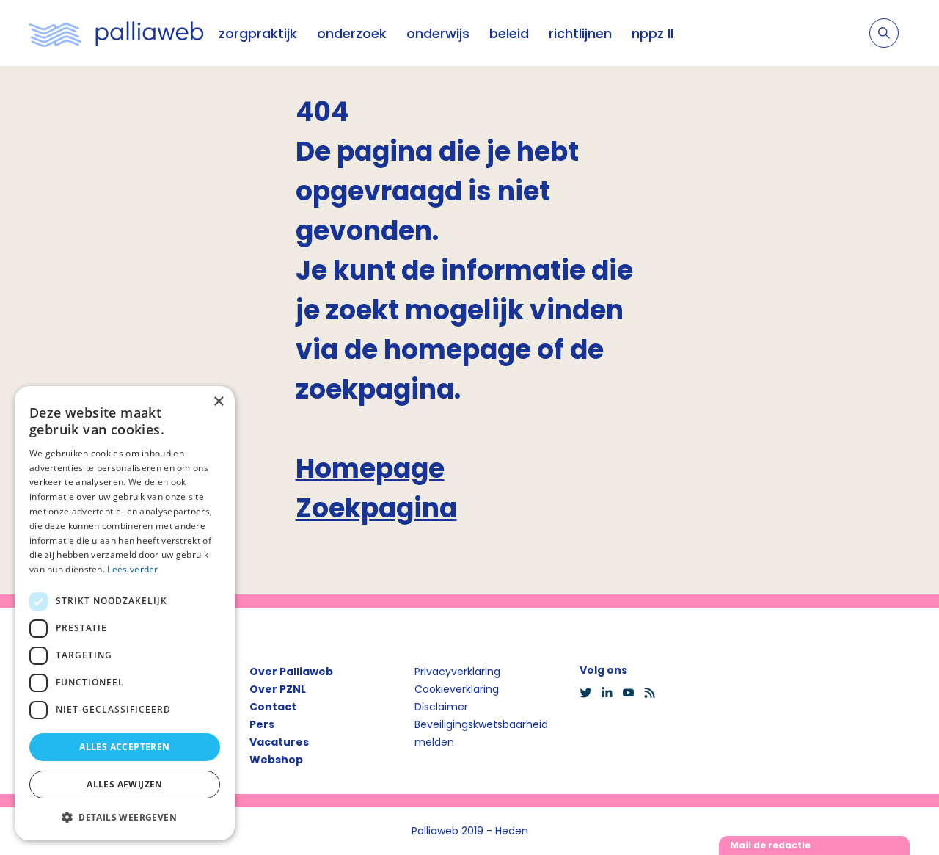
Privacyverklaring (457, 671)
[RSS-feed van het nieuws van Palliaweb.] (654, 693)
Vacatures (279, 742)
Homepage (370, 468)
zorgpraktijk (258, 33)
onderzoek (352, 33)
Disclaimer (441, 706)
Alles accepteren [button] (124, 747)
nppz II (652, 33)
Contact (272, 706)
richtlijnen (580, 33)
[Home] (116, 33)
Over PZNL (277, 689)
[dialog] (125, 613)
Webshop (276, 759)
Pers (261, 724)
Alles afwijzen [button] (125, 784)
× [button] (218, 401)
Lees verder (132, 569)
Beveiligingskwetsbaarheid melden (481, 733)
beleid (509, 33)
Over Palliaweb (291, 671)
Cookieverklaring (456, 689)
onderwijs (438, 33)
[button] (124, 817)
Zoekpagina (376, 508)
